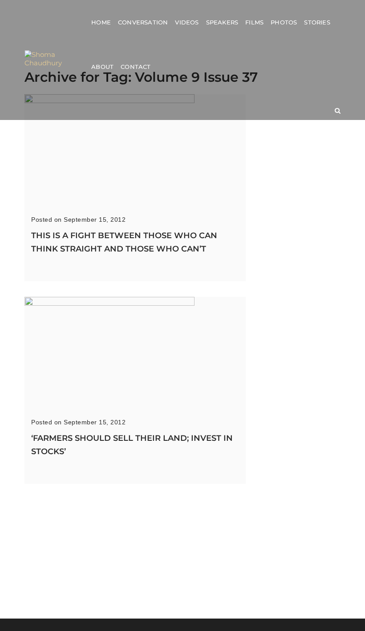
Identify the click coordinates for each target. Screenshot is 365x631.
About (102, 66)
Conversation (143, 22)
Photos (284, 22)
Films (254, 22)
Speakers (222, 22)
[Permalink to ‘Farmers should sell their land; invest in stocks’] (109, 303)
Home (101, 22)
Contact (135, 66)
